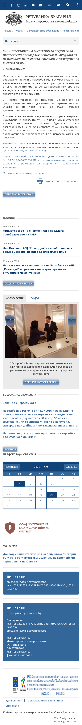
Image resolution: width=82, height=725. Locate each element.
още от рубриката (18, 283)
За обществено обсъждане (43, 30)
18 (19, 495)
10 (8, 489)
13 (41, 489)
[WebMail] (58, 4)
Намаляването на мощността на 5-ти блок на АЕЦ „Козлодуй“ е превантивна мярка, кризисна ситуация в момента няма (38, 269)
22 (62, 495)
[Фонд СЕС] (27, 527)
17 (8, 495)
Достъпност (14, 700)
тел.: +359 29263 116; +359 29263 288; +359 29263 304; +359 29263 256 (41, 587)
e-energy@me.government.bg (24, 613)
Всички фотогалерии (41, 382)
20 (41, 495)
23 (73, 495)
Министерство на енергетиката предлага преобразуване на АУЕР (33, 232)
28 (51, 500)
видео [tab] (35, 298)
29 (62, 500)
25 (19, 500)
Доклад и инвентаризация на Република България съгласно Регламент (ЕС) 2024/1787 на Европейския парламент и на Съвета (39, 557)
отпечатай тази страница (61, 181)
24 (8, 500)
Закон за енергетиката (19, 403)
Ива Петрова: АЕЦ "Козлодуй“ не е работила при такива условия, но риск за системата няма (37, 250)
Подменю (11, 41)
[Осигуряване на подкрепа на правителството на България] (45, 685)
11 (19, 489)
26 (30, 500)
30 (73, 500)
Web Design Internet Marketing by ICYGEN (65, 720)
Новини (19, 30)
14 (51, 489)
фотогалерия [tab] (14, 298)
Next (72, 320)
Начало (7, 30)
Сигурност (12, 705)
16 (73, 489)
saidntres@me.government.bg (28, 150)
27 (41, 500)
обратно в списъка (19, 194)
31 (8, 506)
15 (62, 489)
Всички (10, 449)
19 (30, 495)
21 (51, 495)
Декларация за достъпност (45, 700)
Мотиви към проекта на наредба (23, 173)
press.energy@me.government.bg (26, 582)
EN (49, 4)
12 (30, 489)
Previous (10, 320)
